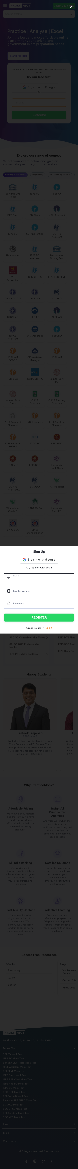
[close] (71, 7)
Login (49, 628)
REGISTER (39, 617)
